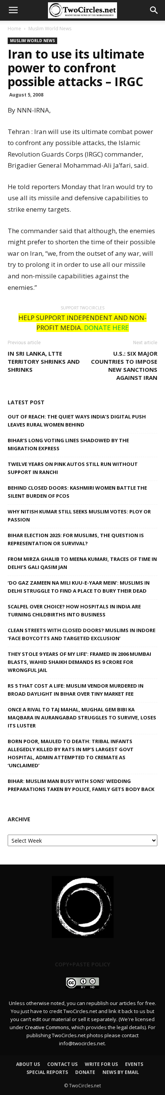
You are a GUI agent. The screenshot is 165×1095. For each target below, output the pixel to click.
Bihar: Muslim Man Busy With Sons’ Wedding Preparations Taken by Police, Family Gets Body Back (81, 785)
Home (14, 28)
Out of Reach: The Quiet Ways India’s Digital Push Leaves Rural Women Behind (77, 420)
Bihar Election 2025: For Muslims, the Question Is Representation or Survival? (76, 539)
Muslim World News (49, 28)
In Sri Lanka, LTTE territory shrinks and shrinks (44, 361)
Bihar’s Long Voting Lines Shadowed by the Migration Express (68, 444)
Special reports (47, 1072)
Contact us (62, 1064)
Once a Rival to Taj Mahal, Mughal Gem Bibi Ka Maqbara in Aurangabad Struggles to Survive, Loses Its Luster (82, 717)
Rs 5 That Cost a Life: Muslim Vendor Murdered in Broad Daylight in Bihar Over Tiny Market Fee (76, 689)
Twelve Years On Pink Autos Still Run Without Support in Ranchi (73, 468)
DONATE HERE (106, 327)
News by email (120, 1072)
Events (134, 1064)
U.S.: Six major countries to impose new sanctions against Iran (124, 365)
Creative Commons (47, 1027)
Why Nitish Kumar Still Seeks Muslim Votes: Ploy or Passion (79, 515)
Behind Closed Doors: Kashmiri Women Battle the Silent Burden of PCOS (77, 491)
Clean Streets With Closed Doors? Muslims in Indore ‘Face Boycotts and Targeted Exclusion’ (81, 634)
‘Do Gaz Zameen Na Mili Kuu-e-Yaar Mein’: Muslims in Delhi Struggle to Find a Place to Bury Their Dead (79, 586)
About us (28, 1064)
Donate (85, 1072)
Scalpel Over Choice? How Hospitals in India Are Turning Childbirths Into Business (74, 610)
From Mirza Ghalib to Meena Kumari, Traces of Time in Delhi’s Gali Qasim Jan (82, 563)
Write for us (101, 1064)
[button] (154, 10)
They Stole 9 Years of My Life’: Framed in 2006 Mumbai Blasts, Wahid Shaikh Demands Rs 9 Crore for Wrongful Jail (79, 661)
